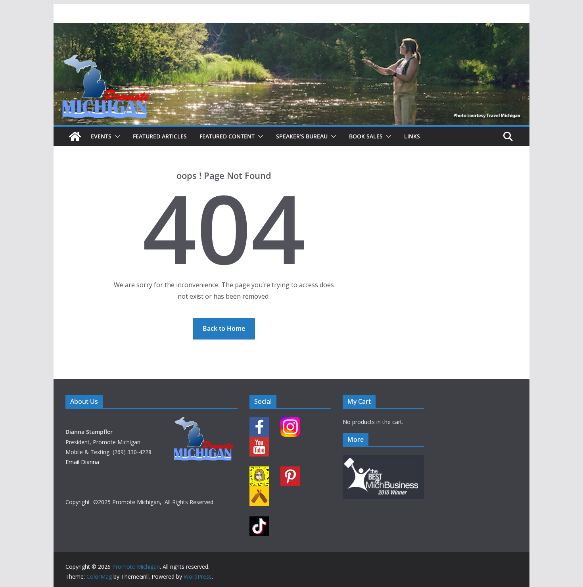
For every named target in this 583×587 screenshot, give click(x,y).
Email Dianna (82, 462)
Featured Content (227, 136)
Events (101, 136)
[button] (115, 136)
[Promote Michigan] (291, 28)
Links (412, 136)
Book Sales (366, 136)
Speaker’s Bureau (302, 136)
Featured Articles (160, 136)
